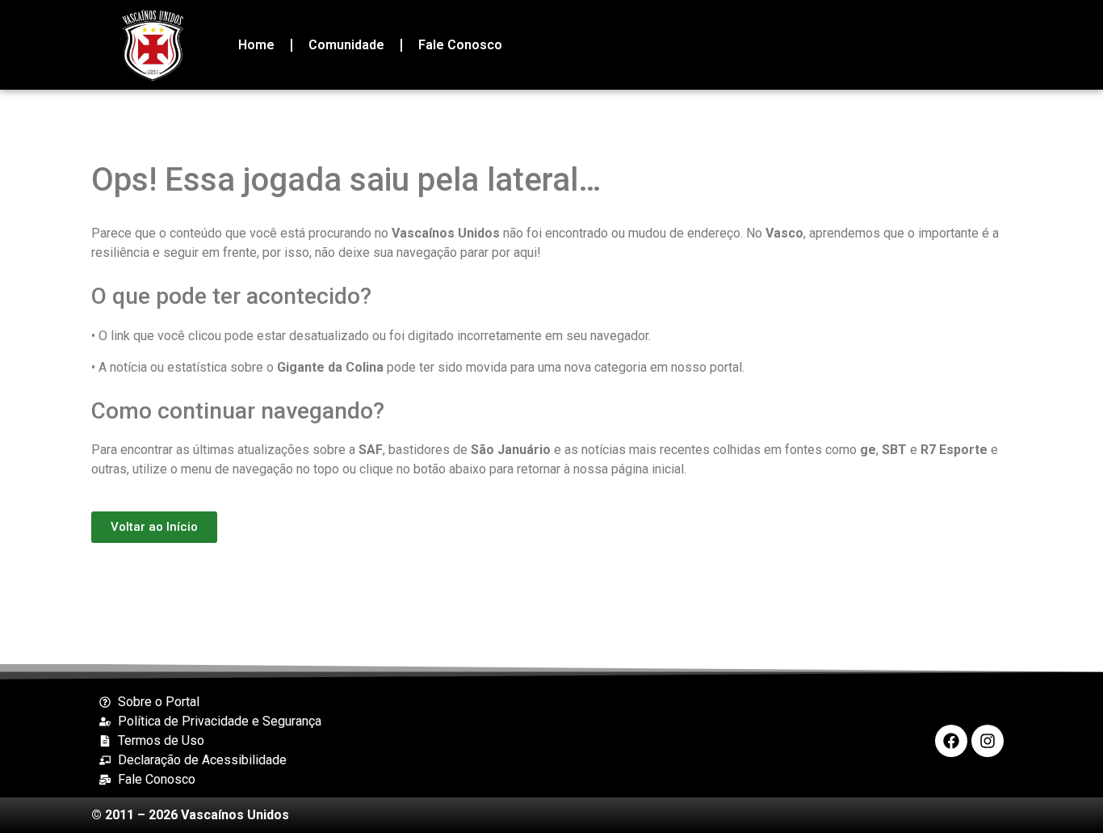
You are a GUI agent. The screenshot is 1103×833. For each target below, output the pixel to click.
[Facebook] (951, 741)
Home (256, 45)
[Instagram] (987, 741)
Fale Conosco (460, 45)
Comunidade (346, 45)
